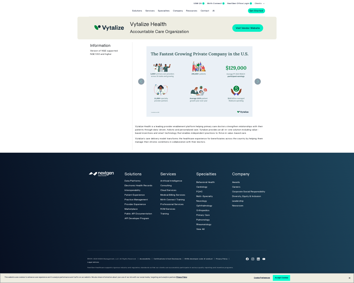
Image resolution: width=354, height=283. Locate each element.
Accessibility (145, 259)
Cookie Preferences (262, 278)
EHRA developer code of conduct (199, 259)
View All (200, 229)
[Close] (350, 278)
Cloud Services (168, 190)
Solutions (137, 11)
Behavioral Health (205, 182)
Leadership (238, 201)
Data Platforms (132, 181)
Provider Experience (135, 204)
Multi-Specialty (204, 196)
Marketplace (131, 209)
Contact (205, 11)
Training (164, 214)
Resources (191, 11)
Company (178, 11)
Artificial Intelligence (171, 181)
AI (214, 11)
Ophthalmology (204, 206)
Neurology (201, 201)
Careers (236, 187)
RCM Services (167, 209)
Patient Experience (135, 195)
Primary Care (203, 215)
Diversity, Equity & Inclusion (246, 196)
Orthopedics (202, 210)
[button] (243, 11)
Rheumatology (203, 224)
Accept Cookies (281, 278)
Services (150, 11)
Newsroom (237, 206)
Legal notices (93, 262)
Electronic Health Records (138, 185)
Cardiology (201, 187)
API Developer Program (137, 218)
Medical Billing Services (172, 195)
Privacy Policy (222, 259)
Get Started (256, 11)
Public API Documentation (138, 214)
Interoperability (132, 190)
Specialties (164, 11)
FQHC (199, 192)
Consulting (166, 185)
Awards (236, 182)
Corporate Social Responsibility (248, 192)
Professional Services (171, 204)
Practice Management (136, 200)
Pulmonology (203, 220)
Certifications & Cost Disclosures (167, 259)
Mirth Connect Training (172, 200)
